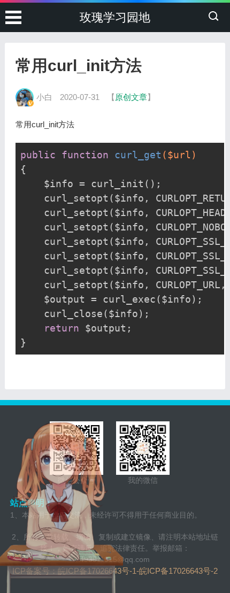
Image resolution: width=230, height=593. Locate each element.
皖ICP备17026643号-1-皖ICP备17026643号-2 (138, 570)
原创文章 (131, 97)
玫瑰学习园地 (115, 17)
